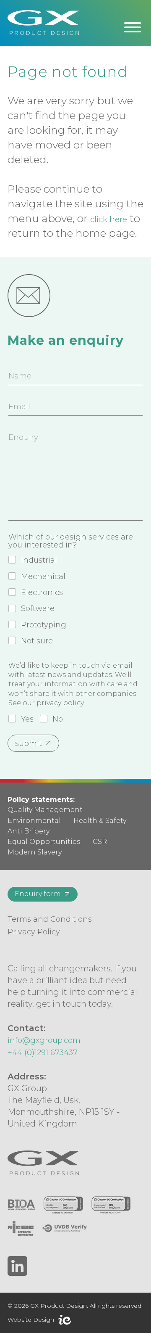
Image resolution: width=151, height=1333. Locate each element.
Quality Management (45, 810)
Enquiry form (38, 894)
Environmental (34, 821)
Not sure (37, 640)
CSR (100, 842)
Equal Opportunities (44, 842)
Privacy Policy (34, 931)
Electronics (42, 592)
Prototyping (43, 624)
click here (108, 219)
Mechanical (43, 576)
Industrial (39, 560)
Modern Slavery (35, 852)
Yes (27, 719)
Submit (28, 743)
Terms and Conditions (50, 919)
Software (38, 608)
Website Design (31, 1319)
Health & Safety (99, 821)
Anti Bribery (28, 831)
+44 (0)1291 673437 (43, 1052)
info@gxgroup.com (44, 1040)
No (57, 719)
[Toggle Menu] (132, 27)
